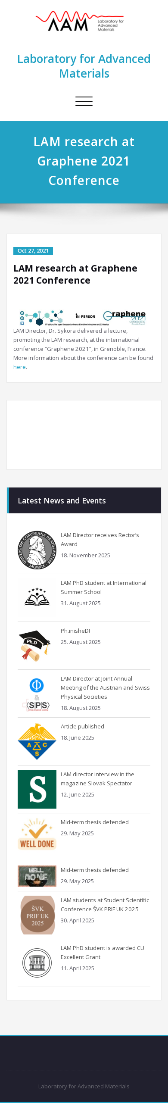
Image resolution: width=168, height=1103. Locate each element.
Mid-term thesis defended (95, 822)
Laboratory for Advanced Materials (84, 66)
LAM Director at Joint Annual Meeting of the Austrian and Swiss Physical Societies (105, 687)
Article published (82, 726)
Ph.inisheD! (75, 630)
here (19, 367)
